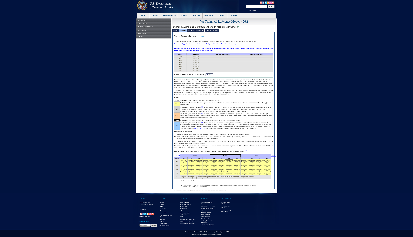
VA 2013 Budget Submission (187, 223)
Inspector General (164, 225)
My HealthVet (184, 208)
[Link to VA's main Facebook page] (263, 2)
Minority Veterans (205, 216)
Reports (142, 30)
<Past (178, 155)
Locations (221, 15)
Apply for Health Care (186, 204)
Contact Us (233, 15)
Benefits (155, 15)
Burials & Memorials (169, 15)
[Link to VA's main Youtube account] (273, 2)
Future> (273, 156)
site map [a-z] (253, 10)
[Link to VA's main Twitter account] (266, 2)
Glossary (142, 33)
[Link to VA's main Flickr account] (270, 2)
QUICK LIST (183, 198)
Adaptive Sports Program (207, 224)
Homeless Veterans (206, 212)
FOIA (161, 206)
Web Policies (163, 211)
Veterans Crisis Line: (144, 202)
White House (163, 223)
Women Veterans (205, 214)
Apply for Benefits (185, 202)
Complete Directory (144, 216)
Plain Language (205, 218)
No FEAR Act (163, 213)
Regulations (163, 208)
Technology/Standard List (145, 27)
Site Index (162, 219)
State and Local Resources (187, 219)
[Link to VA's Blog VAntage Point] (268, 2)
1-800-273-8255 (143, 204)
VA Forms (182, 217)
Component (199, 30)
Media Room (208, 15)
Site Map (140, 37)
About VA (184, 15)
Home (142, 20)
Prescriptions (183, 206)
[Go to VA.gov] (155, 5)
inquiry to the (199, 128)
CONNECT (142, 198)
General (175, 30)
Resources (196, 15)
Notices (162, 202)
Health (143, 15)
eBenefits (182, 211)
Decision (183, 30)
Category (208, 30)
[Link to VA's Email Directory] (261, 2)
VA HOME (162, 198)
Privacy (162, 204)
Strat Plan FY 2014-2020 (186, 221)
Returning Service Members (208, 206)
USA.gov (162, 221)
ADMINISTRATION (226, 198)
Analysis (215, 30)
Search (142, 23)
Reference (191, 30)
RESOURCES (204, 198)
